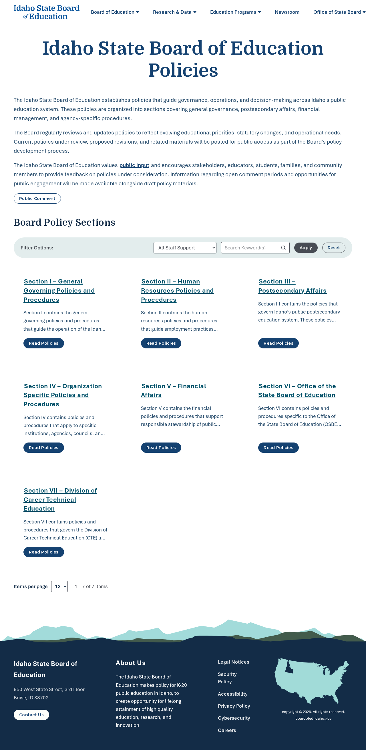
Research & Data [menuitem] (172, 12)
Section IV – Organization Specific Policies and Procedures (62, 395)
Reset (334, 247)
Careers (227, 730)
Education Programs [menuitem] (233, 12)
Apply (306, 247)
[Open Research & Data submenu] (196, 12)
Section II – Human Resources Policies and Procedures (177, 290)
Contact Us (31, 714)
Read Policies (44, 343)
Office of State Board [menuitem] (337, 12)
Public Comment (37, 198)
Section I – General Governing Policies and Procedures (59, 290)
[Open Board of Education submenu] (139, 12)
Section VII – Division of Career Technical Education (60, 499)
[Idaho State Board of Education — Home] (46, 12)
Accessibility (233, 694)
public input (134, 165)
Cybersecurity (234, 718)
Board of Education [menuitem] (112, 12)
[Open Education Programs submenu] (260, 12)
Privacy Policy (234, 706)
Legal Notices (233, 662)
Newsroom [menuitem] (287, 12)
